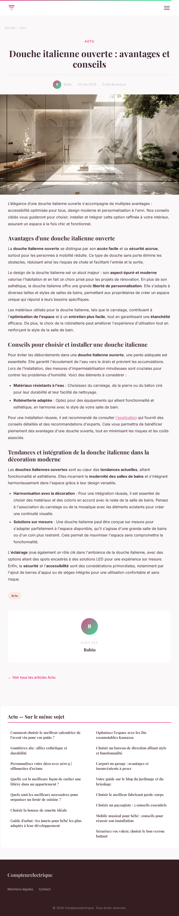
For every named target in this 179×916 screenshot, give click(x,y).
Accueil (10, 28)
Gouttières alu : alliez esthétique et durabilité (38, 750)
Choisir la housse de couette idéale (38, 810)
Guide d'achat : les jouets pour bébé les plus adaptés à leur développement (46, 823)
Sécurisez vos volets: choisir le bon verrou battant (130, 833)
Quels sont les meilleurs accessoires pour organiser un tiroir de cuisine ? (44, 797)
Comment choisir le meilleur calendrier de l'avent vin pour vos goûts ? (45, 735)
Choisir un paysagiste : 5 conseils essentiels (131, 805)
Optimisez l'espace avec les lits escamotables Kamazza (121, 735)
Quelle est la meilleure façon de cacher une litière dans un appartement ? (45, 781)
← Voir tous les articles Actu (31, 677)
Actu (22, 28)
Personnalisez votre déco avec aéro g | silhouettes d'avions (41, 766)
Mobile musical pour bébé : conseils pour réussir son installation (129, 818)
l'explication (126, 417)
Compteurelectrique (29, 874)
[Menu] (167, 8)
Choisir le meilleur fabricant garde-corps (130, 794)
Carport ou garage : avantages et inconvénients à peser (122, 766)
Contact (45, 889)
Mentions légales (20, 889)
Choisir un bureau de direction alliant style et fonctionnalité (131, 750)
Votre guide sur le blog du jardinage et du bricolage (129, 781)
